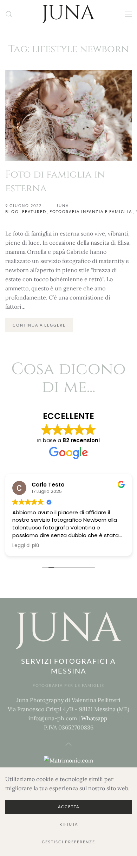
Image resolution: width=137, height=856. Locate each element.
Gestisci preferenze (68, 841)
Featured (34, 211)
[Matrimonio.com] (68, 759)
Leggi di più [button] (25, 545)
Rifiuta (68, 824)
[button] (8, 14)
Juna (62, 205)
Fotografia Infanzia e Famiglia (91, 211)
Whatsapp (94, 718)
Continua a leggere (39, 325)
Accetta (68, 806)
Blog (12, 211)
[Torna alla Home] (68, 14)
